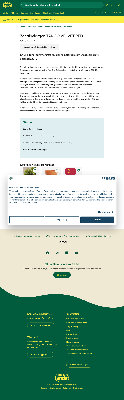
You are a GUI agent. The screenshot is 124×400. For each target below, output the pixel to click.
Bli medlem (62, 275)
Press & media (72, 338)
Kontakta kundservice (40, 325)
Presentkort (71, 334)
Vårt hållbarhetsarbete (76, 346)
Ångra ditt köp (72, 326)
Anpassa (60, 220)
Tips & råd (24, 26)
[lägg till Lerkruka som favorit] (57, 170)
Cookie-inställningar (79, 365)
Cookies (44, 388)
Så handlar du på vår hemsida (79, 353)
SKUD (68, 357)
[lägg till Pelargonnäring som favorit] (78, 170)
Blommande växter (63, 26)
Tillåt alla (97, 220)
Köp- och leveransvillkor (76, 322)
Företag (97, 13)
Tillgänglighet (78, 388)
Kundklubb (106, 13)
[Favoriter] (106, 5)
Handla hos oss (72, 342)
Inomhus (50, 26)
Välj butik (117, 13)
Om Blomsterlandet (75, 318)
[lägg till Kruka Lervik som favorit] (35, 170)
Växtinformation (37, 26)
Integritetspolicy (55, 388)
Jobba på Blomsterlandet (77, 349)
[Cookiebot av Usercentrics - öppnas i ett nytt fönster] (104, 178)
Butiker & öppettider (40, 354)
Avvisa (26, 220)
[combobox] (63, 5)
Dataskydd (67, 388)
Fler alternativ (104, 212)
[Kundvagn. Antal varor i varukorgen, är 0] (118, 5)
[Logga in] (112, 5)
